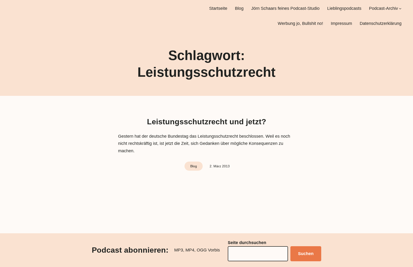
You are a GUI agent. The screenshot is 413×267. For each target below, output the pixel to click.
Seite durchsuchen (247, 242)
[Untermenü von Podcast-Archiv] (400, 8)
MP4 (189, 250)
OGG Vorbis (208, 250)
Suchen (306, 253)
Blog (193, 166)
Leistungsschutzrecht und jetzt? (206, 121)
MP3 (178, 250)
